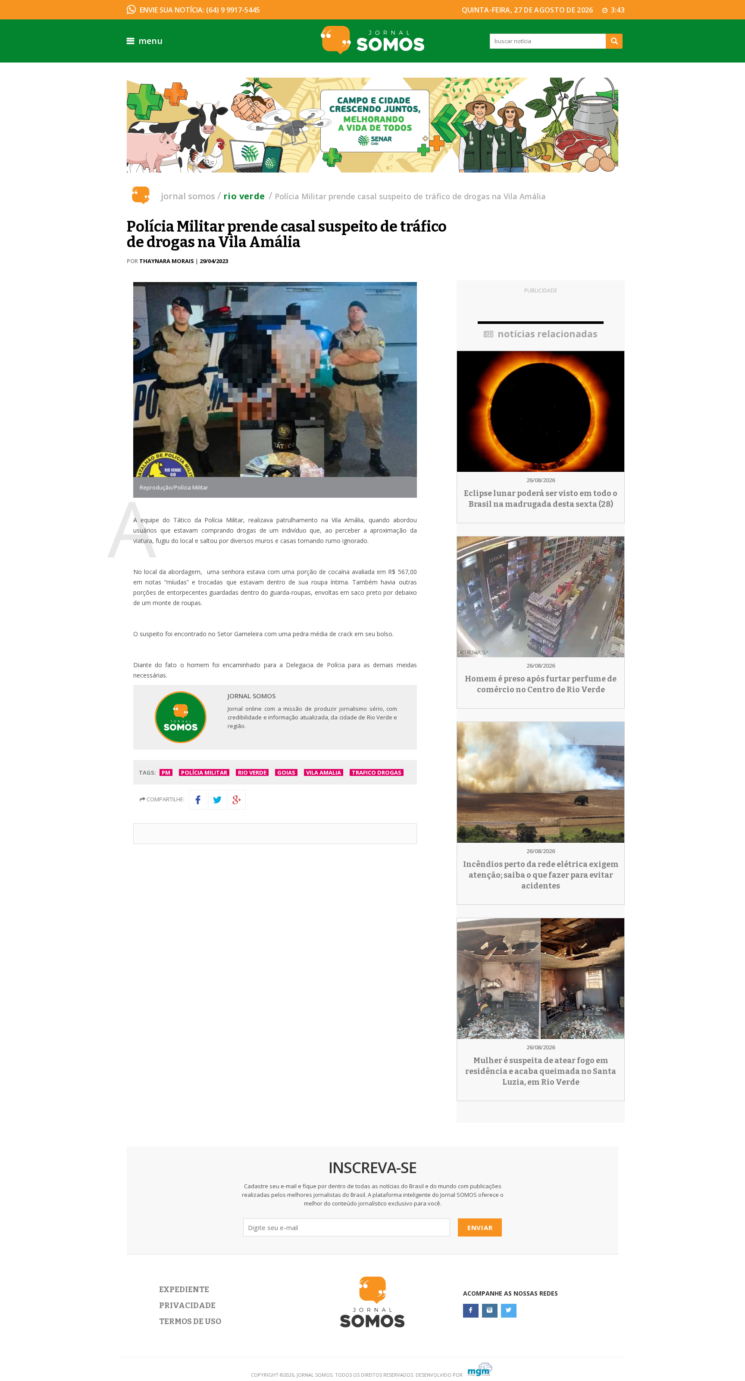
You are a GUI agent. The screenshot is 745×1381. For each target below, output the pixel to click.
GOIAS (286, 772)
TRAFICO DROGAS (376, 772)
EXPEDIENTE (184, 1289)
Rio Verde (244, 196)
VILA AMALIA (323, 772)
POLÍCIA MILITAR (204, 772)
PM (166, 772)
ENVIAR (480, 1227)
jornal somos (188, 196)
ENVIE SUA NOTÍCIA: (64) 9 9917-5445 (200, 10)
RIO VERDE (252, 772)
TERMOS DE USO (190, 1321)
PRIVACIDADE (187, 1305)
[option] (372, 125)
